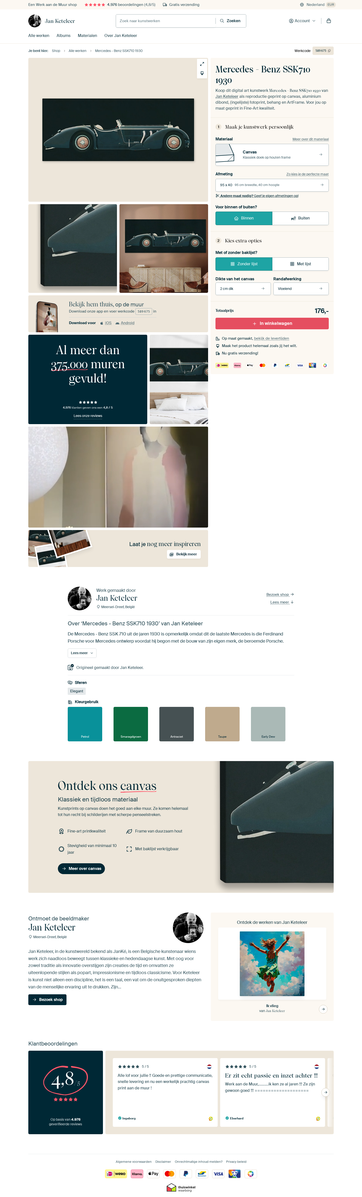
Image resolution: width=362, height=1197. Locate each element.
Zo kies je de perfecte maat (307, 174)
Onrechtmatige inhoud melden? (198, 1162)
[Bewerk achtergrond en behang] (202, 73)
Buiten (304, 218)
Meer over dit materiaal (311, 139)
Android (127, 322)
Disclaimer (163, 1162)
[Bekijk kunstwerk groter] (202, 64)
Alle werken (38, 35)
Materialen (87, 35)
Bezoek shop (278, 594)
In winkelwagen (276, 323)
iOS (108, 322)
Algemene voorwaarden (134, 1162)
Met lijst (304, 263)
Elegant (76, 691)
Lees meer (280, 602)
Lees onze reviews (88, 416)
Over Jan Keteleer (120, 35)
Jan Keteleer (60, 21)
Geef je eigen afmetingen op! (259, 196)
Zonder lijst (247, 263)
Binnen (247, 218)
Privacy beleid (236, 1162)
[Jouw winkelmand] (329, 21)
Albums (63, 35)
